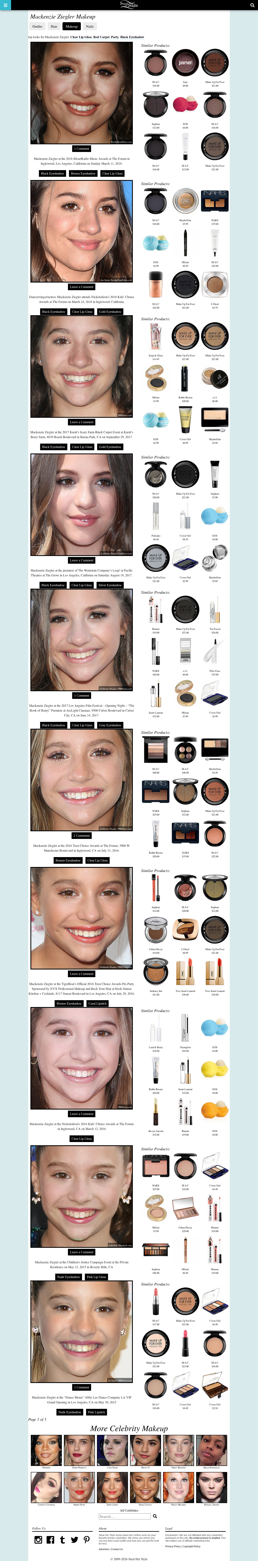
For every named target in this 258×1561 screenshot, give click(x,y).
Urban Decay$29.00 (185, 1229)
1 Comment (81, 148)
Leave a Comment (81, 287)
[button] (5, 5)
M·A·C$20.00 (155, 495)
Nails (90, 26)
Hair (54, 26)
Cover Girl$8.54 (185, 537)
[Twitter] (75, 1545)
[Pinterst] (87, 1545)
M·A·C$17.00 (155, 1322)
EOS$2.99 (156, 264)
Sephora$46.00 (156, 1271)
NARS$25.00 (155, 812)
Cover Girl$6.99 (185, 441)
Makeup (72, 26)
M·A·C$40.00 (155, 770)
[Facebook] (50, 1545)
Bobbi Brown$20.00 (185, 399)
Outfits (37, 26)
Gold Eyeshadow (110, 311)
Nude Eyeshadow (68, 1277)
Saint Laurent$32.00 (156, 714)
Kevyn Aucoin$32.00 (156, 1132)
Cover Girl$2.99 (185, 579)
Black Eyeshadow (132, 37)
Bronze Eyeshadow (68, 860)
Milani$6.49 (185, 264)
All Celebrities (129, 1510)
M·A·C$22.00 (214, 264)
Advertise (104, 1549)
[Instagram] (38, 1545)
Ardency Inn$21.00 (156, 992)
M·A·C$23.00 (185, 1364)
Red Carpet (101, 37)
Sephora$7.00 (215, 495)
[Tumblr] (62, 1545)
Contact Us (117, 1549)
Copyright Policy (191, 1546)
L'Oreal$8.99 (185, 951)
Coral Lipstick (97, 1003)
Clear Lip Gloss (81, 37)
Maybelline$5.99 (185, 222)
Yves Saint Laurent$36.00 (185, 992)
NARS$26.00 (155, 672)
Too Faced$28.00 (215, 630)
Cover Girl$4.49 (215, 1187)
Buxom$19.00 (155, 630)
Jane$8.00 (185, 83)
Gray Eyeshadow (110, 725)
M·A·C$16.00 (155, 83)
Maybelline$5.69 (215, 579)
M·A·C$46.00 (185, 770)
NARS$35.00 (214, 222)
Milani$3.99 (155, 399)
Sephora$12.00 (156, 125)
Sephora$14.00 (156, 909)
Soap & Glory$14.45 (156, 357)
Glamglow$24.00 (185, 1049)
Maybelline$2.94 (215, 441)
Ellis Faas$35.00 (215, 672)
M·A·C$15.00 (185, 167)
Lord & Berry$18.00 (156, 1049)
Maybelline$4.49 (215, 770)
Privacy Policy (173, 1546)
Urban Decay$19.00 (156, 951)
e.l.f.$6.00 (215, 399)
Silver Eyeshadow (110, 585)
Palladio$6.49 (156, 537)
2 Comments (82, 835)
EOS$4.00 (185, 125)
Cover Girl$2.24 (215, 1406)
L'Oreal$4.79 (215, 305)
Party (115, 37)
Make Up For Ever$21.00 (214, 83)
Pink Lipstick (96, 1412)
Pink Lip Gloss (96, 1277)
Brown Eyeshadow (83, 173)
